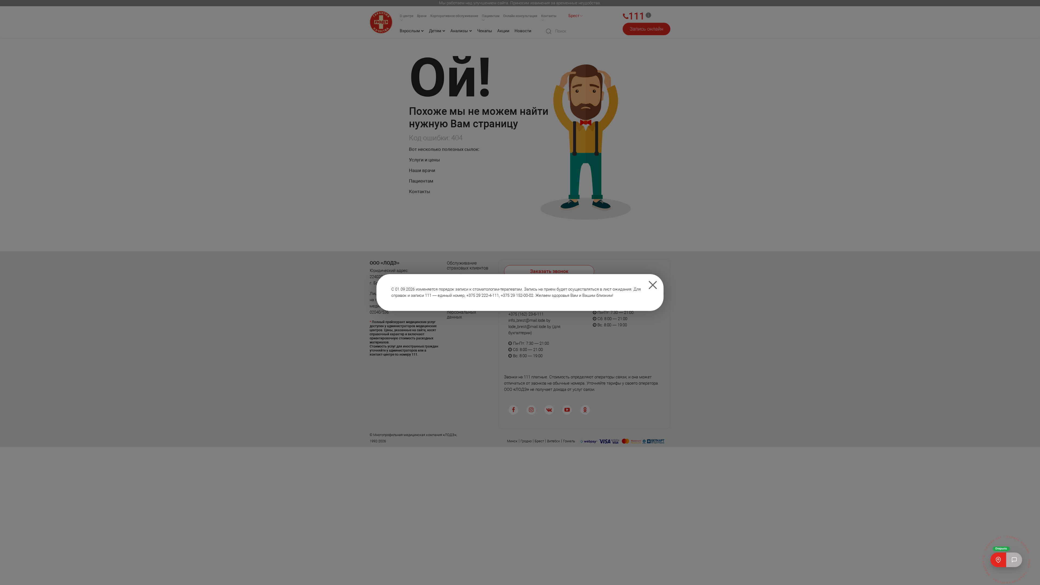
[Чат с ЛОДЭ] (1014, 559)
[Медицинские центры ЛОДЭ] (998, 559)
